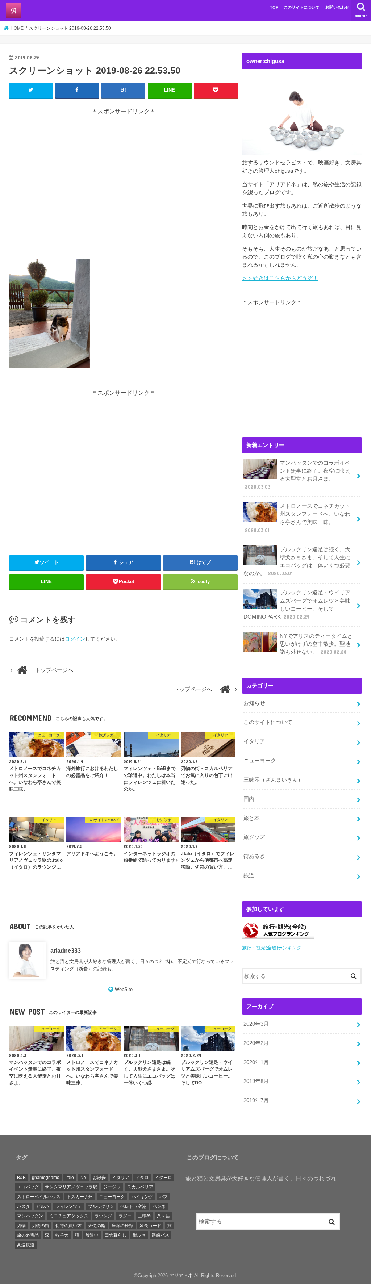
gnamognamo (45, 1177)
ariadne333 (65, 950)
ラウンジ (103, 1215)
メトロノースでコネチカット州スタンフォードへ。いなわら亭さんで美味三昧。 (297, 518)
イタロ (142, 1177)
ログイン (75, 639)
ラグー (125, 1215)
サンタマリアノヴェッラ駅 (71, 1186)
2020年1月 (256, 1062)
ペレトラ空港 (133, 1206)
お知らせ (254, 703)
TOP (274, 7)
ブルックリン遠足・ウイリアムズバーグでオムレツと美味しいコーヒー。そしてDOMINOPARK (296, 605)
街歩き (139, 1235)
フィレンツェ (68, 1206)
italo (70, 1177)
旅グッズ (254, 837)
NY (83, 1177)
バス (163, 1196)
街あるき (254, 856)
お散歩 (99, 1177)
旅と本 (251, 818)
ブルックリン (101, 1206)
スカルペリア (140, 1186)
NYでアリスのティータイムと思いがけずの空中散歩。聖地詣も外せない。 (316, 644)
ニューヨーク (259, 761)
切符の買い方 (68, 1225)
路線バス (160, 1235)
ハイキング (142, 1196)
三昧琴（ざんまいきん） (273, 780)
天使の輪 (96, 1225)
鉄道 (248, 875)
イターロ (163, 1177)
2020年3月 (256, 1024)
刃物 (21, 1225)
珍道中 (92, 1235)
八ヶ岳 (163, 1215)
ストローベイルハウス (39, 1196)
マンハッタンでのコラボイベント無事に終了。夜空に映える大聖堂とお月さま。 (297, 475)
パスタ (23, 1206)
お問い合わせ (337, 7)
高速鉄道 (25, 1244)
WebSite (124, 989)
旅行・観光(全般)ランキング (271, 947)
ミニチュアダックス (68, 1215)
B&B (21, 1177)
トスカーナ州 (80, 1196)
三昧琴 (144, 1215)
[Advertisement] (123, 187)
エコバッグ (28, 1186)
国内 (248, 799)
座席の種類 (122, 1225)
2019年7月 (256, 1100)
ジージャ (112, 1186)
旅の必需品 (28, 1235)
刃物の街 (40, 1225)
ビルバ (42, 1206)
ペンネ (159, 1206)
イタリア (254, 741)
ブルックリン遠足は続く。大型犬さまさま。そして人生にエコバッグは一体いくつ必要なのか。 (296, 562)
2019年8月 (256, 1081)
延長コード (150, 1225)
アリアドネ (181, 1275)
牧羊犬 (61, 1235)
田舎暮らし (115, 1235)
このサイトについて (302, 7)
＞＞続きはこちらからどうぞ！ (280, 278)
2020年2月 (256, 1043)
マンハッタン (30, 1215)
